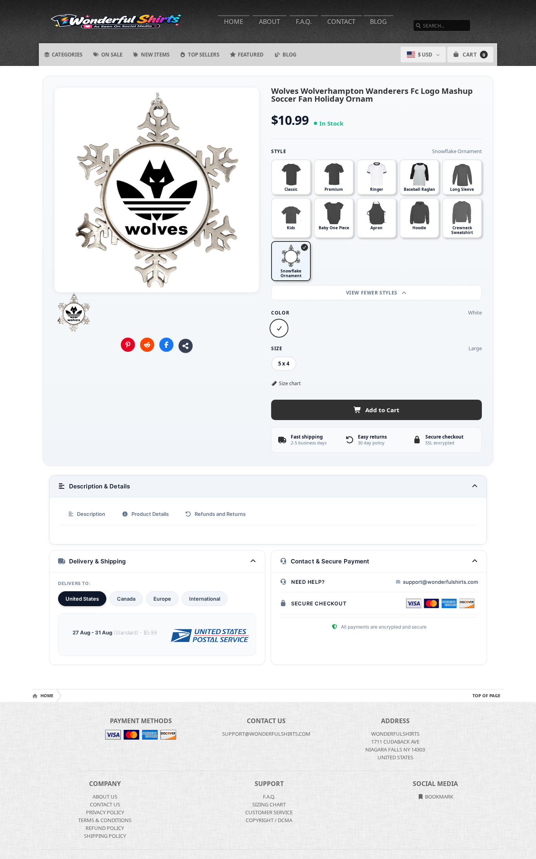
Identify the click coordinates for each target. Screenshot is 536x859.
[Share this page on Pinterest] (128, 345)
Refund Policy (105, 828)
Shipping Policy (105, 835)
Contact (341, 21)
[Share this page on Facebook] (166, 345)
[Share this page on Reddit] (147, 345)
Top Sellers (203, 54)
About (269, 21)
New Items (155, 54)
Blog (378, 21)
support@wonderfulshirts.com (440, 582)
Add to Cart (382, 410)
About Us (105, 796)
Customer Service (269, 812)
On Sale (111, 54)
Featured (251, 54)
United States (82, 599)
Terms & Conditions (104, 820)
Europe (162, 599)
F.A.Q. (304, 21)
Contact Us (105, 804)
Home (233, 21)
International (204, 599)
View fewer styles (372, 292)
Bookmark (438, 796)
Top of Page (486, 695)
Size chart (290, 383)
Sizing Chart (269, 804)
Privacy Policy (105, 812)
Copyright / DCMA (269, 820)
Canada (126, 599)
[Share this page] (186, 346)
